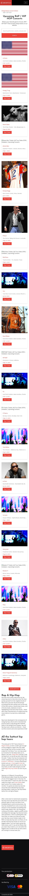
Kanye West (15, 754)
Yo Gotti (5, 515)
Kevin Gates (6, 124)
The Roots (11, 761)
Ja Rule (5, 481)
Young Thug (6, 90)
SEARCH (14, 35)
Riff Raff (5, 358)
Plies (4, 605)
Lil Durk (5, 58)
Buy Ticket (7, 66)
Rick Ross (5, 257)
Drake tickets (18, 782)
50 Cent (20, 763)
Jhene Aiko (6, 146)
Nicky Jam (5, 549)
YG (3, 391)
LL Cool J (12, 763)
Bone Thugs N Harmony (10, 673)
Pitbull (4, 236)
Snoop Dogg (6, 191)
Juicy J (4, 639)
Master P (5, 571)
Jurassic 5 (4, 761)
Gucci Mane (6, 336)
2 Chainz (5, 413)
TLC (4, 291)
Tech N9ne (6, 447)
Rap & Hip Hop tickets (11, 768)
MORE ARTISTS (14, 689)
